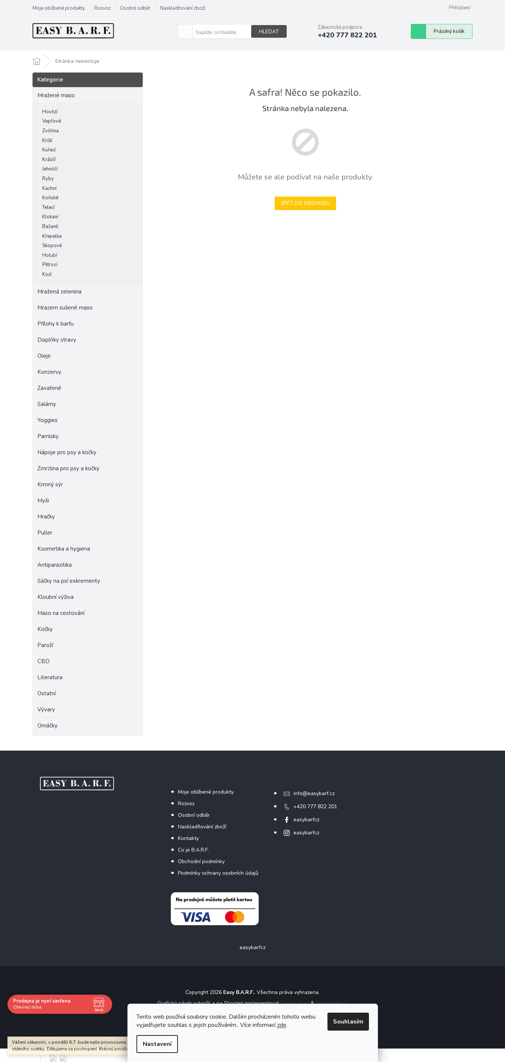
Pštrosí (50, 264)
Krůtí (47, 140)
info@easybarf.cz (314, 793)
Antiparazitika (54, 565)
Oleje (44, 356)
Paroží (45, 645)
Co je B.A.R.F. (193, 849)
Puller (44, 532)
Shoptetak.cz (331, 1003)
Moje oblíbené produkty (59, 8)
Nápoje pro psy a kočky (66, 452)
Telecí (48, 207)
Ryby (48, 178)
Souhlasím (348, 1022)
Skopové (52, 245)
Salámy (46, 404)
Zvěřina (50, 130)
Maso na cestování (60, 613)
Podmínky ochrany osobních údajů (218, 873)
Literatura (49, 677)
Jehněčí (50, 169)
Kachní (49, 188)
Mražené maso (56, 95)
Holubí (49, 255)
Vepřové (51, 121)
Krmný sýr (50, 484)
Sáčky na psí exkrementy (68, 581)
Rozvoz (102, 8)
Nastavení (157, 1044)
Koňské (50, 197)
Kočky (45, 629)
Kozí (47, 274)
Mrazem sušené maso (65, 307)
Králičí (49, 159)
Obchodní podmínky (201, 861)
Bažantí (50, 226)
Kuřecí (49, 150)
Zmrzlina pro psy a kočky (68, 468)
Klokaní (50, 216)
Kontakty (188, 838)
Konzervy (50, 372)
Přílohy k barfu (55, 323)
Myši (43, 500)
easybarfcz (306, 819)
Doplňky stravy (56, 340)
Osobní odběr (135, 8)
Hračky (46, 516)
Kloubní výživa (55, 597)
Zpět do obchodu (305, 203)
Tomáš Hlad (295, 1003)
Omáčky (47, 725)
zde (281, 1025)
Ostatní (46, 693)
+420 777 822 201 (315, 806)
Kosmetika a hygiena (63, 548)
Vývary (46, 709)
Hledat (269, 31)
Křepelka (52, 236)
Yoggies (47, 420)
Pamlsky (48, 436)
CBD (43, 661)
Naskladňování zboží (182, 8)
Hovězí (50, 111)
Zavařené (49, 388)
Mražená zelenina (59, 291)
